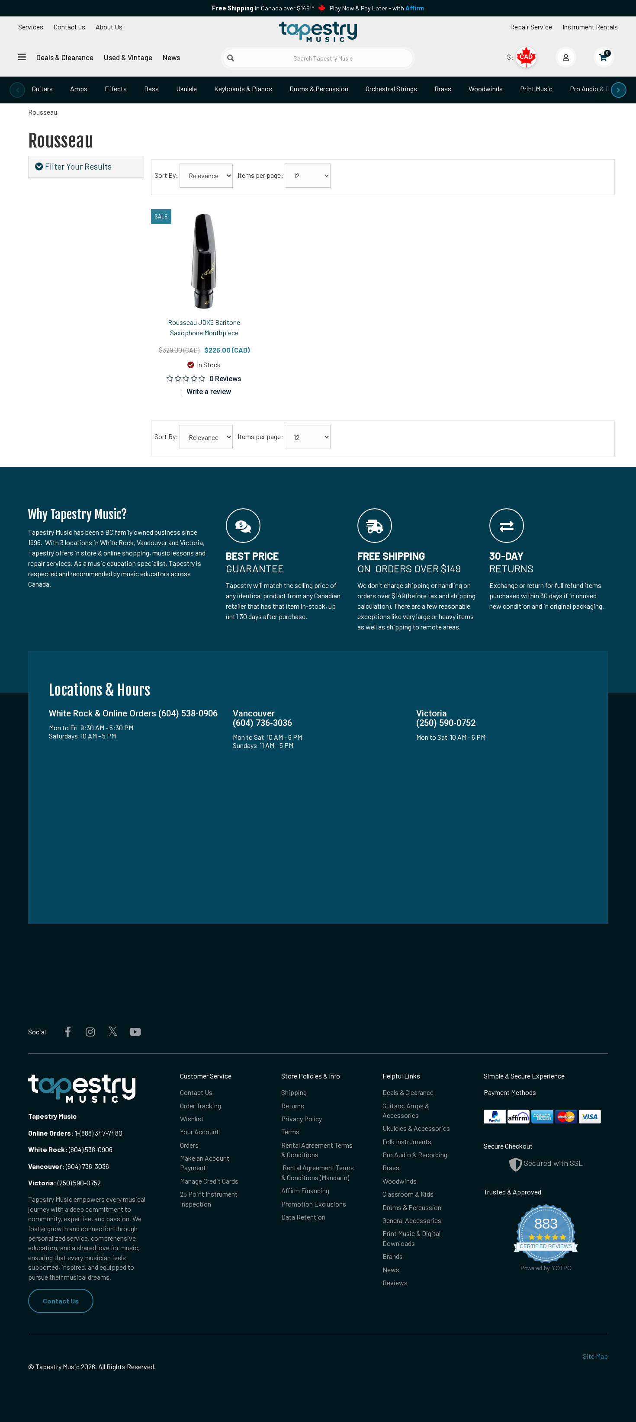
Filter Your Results (77, 166)
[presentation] (17, 90)
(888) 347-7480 (101, 1133)
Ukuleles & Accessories (416, 1128)
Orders (189, 1145)
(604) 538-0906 (70, 1149)
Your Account (199, 1131)
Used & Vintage (128, 57)
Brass (442, 88)
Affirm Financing (305, 1190)
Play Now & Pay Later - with (377, 8)
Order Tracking (200, 1105)
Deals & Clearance (64, 57)
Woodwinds (486, 88)
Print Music (536, 88)
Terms (290, 1131)
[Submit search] (230, 58)
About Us (109, 26)
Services (30, 26)
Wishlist (192, 1118)
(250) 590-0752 (64, 1182)
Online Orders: (51, 1133)
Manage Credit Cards (209, 1181)
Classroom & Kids (408, 1194)
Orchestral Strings (391, 88)
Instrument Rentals (590, 26)
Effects (116, 88)
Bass (151, 88)
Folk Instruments (406, 1141)
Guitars (42, 88)
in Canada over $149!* (263, 8)
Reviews (395, 1282)
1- (77, 1133)
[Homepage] (318, 31)
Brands (392, 1256)
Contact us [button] (69, 26)
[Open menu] (22, 57)
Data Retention (303, 1217)
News (171, 57)
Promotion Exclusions (313, 1204)
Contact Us (61, 1301)
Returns (292, 1105)
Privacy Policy (301, 1118)
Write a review (208, 392)
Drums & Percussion (318, 88)
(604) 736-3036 (68, 1166)
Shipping (294, 1092)
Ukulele (186, 88)
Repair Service (531, 26)
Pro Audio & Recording (414, 1154)
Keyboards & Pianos (243, 88)
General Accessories (411, 1220)
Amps (78, 88)
